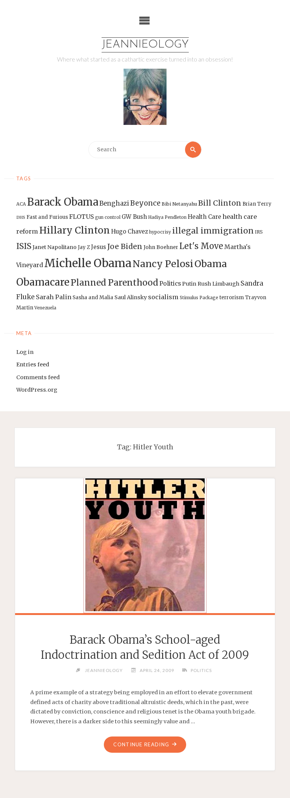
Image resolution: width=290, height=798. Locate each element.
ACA (21, 204)
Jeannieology (145, 44)
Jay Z (84, 247)
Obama (210, 264)
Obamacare (42, 282)
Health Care (204, 216)
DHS (20, 217)
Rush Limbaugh (218, 283)
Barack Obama (62, 201)
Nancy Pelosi (163, 264)
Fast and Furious (47, 217)
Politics (170, 283)
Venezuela (45, 308)
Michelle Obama (87, 263)
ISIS (23, 246)
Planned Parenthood (114, 282)
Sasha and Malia (92, 297)
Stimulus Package (199, 297)
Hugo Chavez (129, 231)
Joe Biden (124, 246)
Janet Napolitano (54, 247)
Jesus (98, 247)
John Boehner (160, 247)
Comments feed (38, 377)
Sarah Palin (53, 297)
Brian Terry (256, 204)
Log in (25, 352)
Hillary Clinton (74, 230)
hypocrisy (160, 232)
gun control (107, 217)
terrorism (231, 297)
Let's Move (201, 246)
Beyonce (145, 203)
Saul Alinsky (130, 297)
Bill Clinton (219, 203)
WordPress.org (36, 389)
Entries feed (32, 364)
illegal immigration (213, 231)
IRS (259, 232)
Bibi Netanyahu (179, 204)
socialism (163, 297)
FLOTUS (81, 216)
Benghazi (114, 204)
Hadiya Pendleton (167, 217)
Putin (189, 283)
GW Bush (134, 216)
